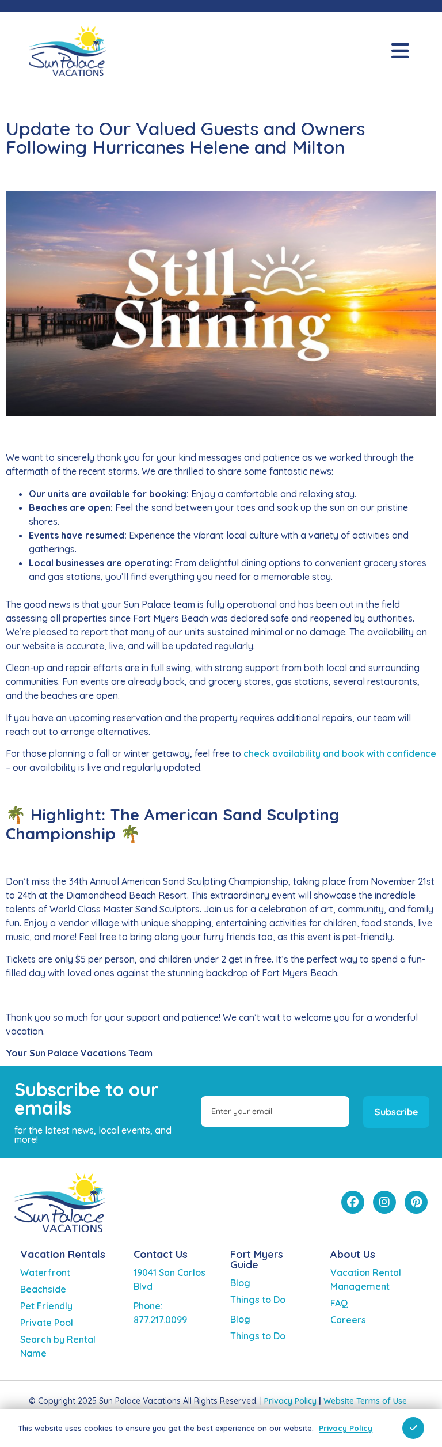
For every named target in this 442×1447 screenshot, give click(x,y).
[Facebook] (352, 1202)
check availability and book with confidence (339, 753)
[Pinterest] (416, 1202)
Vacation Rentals (62, 1254)
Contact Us (161, 1254)
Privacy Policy (290, 1401)
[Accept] (413, 1428)
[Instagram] (384, 1202)
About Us (352, 1254)
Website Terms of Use (365, 1401)
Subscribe (396, 1112)
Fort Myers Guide (256, 1259)
